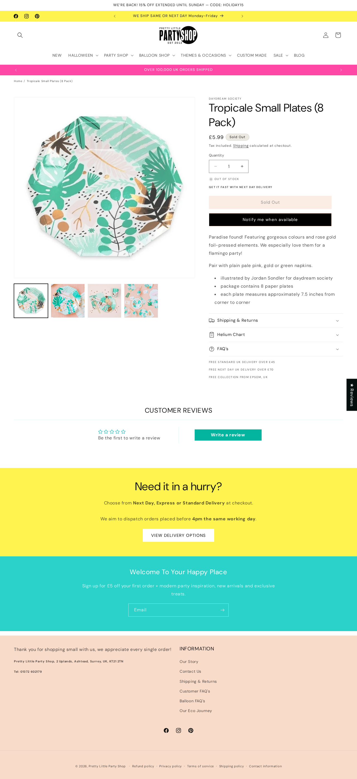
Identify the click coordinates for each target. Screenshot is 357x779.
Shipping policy (231, 766)
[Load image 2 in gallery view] (68, 301)
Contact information (265, 766)
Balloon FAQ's (192, 700)
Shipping (241, 145)
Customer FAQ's (195, 691)
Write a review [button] (228, 435)
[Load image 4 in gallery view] (141, 301)
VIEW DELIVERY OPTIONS (178, 535)
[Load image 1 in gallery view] (31, 301)
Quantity (216, 155)
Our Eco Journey (196, 710)
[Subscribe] (222, 610)
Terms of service (200, 766)
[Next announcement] (242, 16)
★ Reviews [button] (352, 394)
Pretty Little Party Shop (107, 766)
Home (18, 81)
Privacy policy (170, 766)
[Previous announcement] (114, 16)
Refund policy (143, 766)
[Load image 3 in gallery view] (105, 301)
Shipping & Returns (198, 681)
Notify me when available (270, 219)
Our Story (189, 661)
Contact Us (190, 671)
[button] (20, 35)
